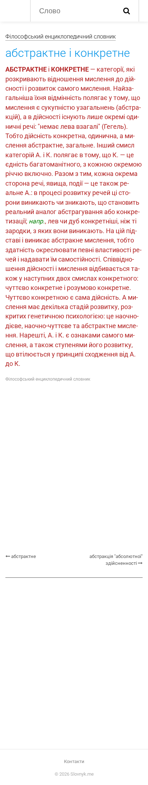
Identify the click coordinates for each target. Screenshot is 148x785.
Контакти (74, 761)
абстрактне (23, 556)
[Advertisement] (74, 468)
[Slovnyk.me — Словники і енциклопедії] (14, 10)
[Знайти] (127, 11)
